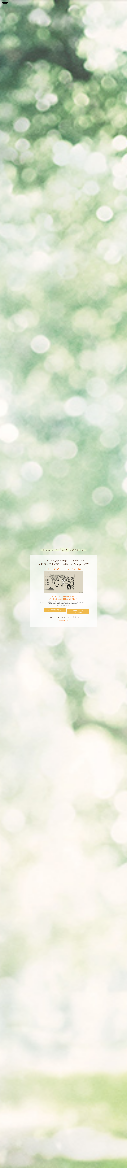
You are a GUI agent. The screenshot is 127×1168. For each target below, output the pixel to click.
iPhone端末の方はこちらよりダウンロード (54, 610)
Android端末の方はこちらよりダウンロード (78, 611)
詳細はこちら (63, 620)
